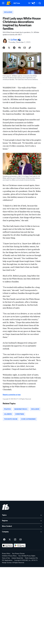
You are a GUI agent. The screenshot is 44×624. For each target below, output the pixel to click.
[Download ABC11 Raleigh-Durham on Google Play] (20, 545)
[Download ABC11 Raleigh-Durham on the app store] (7, 545)
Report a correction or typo (12, 395)
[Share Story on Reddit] (14, 48)
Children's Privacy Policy (9, 555)
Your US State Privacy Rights (26, 555)
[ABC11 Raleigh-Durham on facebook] (4, 539)
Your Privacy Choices (18, 553)
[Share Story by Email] (25, 48)
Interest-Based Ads (17, 558)
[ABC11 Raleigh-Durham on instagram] (15, 539)
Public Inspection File (31, 558)
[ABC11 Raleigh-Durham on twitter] (9, 539)
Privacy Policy (6, 553)
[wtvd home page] (5, 507)
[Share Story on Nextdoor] (19, 48)
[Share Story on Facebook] (4, 48)
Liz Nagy (14, 39)
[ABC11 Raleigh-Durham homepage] (8, 3)
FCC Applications (7, 560)
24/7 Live (16, 3)
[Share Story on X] (9, 48)
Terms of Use (6, 558)
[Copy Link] (30, 48)
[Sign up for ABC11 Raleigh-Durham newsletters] (20, 539)
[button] (3, 3)
